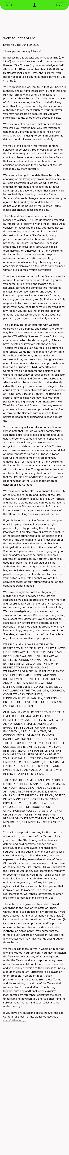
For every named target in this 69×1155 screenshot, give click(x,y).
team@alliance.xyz (14, 1020)
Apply (59, 5)
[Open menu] (7, 5)
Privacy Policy (11, 135)
